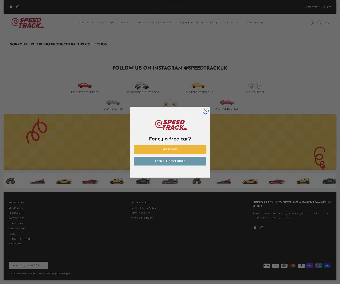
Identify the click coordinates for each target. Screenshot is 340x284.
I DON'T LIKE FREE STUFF (170, 161)
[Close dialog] (205, 111)
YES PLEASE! (170, 149)
